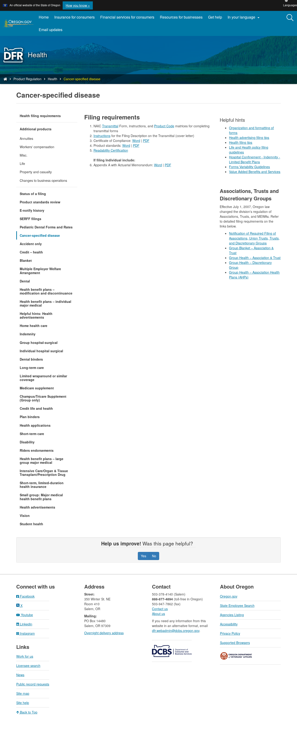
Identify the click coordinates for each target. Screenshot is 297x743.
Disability (27, 442)
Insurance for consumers (74, 17)
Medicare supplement (37, 388)
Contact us (160, 608)
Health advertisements (37, 507)
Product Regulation (27, 79)
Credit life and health (36, 408)
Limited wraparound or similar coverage (43, 378)
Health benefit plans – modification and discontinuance (46, 291)
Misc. (23, 155)
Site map (22, 693)
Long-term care (32, 367)
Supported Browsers (235, 642)
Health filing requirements (40, 115)
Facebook (27, 596)
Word (136, 140)
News (20, 675)
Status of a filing (33, 193)
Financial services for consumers (127, 17)
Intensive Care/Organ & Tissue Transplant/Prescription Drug (44, 472)
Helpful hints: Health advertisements (36, 315)
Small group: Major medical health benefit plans (41, 497)
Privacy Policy (230, 633)
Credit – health (31, 252)
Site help (22, 702)
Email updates (52, 31)
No (154, 556)
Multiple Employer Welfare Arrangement (40, 270)
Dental (25, 281)
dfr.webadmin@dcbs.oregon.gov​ (175, 630)
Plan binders (30, 416)
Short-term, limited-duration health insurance (42, 484)
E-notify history (32, 210)
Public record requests (32, 684)
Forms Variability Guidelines (249, 166)
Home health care (33, 325)
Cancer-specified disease (40, 235)
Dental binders (31, 359)
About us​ (158, 613)
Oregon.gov (228, 596)
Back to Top (28, 712)
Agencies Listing (232, 614)
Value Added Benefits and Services (254, 171)
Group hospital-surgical (39, 342)
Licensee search (28, 665)
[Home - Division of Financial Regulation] (5, 79)
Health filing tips (240, 142)
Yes (143, 556)
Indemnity (28, 334)
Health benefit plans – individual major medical (45, 303)
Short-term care (32, 433)
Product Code (164, 126)
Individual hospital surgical (41, 351)
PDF (146, 140)
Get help (215, 17)
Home (44, 17)
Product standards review (40, 202)
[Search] (290, 18)
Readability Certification (111, 150)
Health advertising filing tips (249, 137)
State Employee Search (237, 605)
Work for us (24, 656)
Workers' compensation (37, 146)
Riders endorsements (37, 450)
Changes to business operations (43, 180)
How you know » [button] (78, 5)
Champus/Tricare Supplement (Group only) (43, 398)
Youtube (26, 614)
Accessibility (229, 624)
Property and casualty (36, 172)
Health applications (35, 425)
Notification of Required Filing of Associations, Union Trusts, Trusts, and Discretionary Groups (254, 238)
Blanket (26, 260)
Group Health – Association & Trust (255, 257)
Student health (31, 524)
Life (22, 163)
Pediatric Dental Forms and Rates (46, 227)
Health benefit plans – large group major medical (41, 460)
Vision (25, 515)
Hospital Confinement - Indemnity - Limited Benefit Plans (254, 159)
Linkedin (25, 624)
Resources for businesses (181, 17)
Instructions (102, 135)
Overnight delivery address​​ (104, 633)
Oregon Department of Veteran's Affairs (236, 656)
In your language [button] (244, 17)
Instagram (27, 633)
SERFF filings (30, 218)
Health (52, 79)
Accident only (31, 243)
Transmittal (110, 126)
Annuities (26, 138)
